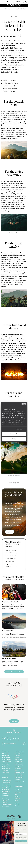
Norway (17, 789)
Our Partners (5, 795)
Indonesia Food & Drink (17, 608)
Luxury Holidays (6, 765)
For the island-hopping (9, 91)
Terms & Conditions (20, 753)
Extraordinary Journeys (5, 799)
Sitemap (17, 757)
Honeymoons (5, 755)
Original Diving (5, 797)
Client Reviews (18, 763)
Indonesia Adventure (14, 665)
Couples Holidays (6, 759)
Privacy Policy (18, 761)
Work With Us (5, 793)
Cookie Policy (18, 759)
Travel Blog (5, 770)
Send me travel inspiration (21, 841)
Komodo (3, 200)
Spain (16, 800)
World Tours (5, 766)
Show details (20, 429)
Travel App (4, 802)
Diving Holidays (6, 768)
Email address (17, 832)
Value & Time (18, 768)
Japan (16, 791)
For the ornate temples (9, 86)
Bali (21, 134)
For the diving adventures (10, 83)
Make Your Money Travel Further (19, 773)
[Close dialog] (27, 822)
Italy (16, 794)
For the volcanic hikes (9, 80)
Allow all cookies (14, 433)
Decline (14, 438)
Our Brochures (5, 789)
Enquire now (9, 532)
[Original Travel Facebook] (4, 738)
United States (18, 792)
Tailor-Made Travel (6, 780)
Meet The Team (6, 791)
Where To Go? (5, 753)
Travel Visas (18, 766)
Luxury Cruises (5, 763)
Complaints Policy (19, 781)
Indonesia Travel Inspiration (19, 637)
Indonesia (14, 16)
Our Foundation (6, 784)
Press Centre (5, 806)
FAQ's (16, 770)
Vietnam (17, 804)
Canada (17, 805)
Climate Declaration (7, 787)
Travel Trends (5, 772)
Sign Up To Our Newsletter (18, 778)
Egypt (16, 796)
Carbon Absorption (6, 786)
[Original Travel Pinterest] (18, 738)
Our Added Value (6, 782)
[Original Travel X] (14, 738)
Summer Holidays (6, 761)
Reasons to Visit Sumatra (9, 658)
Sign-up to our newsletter (10, 743)
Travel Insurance (19, 765)
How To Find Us (19, 775)
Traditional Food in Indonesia (10, 602)
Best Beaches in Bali (7, 630)
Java (2, 117)
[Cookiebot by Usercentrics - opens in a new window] (20, 404)
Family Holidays (6, 757)
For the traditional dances (10, 88)
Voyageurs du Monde (7, 804)
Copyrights (17, 755)
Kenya (16, 802)
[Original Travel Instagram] (9, 738)
